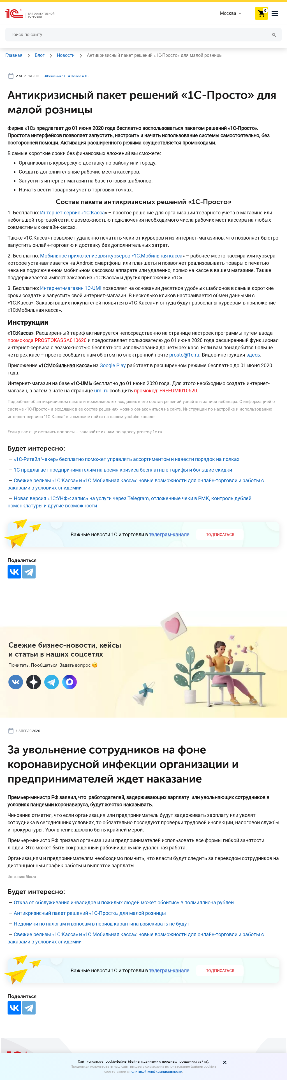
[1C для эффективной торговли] (34, 13)
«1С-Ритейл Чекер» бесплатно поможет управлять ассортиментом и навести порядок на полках (126, 459)
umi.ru (101, 390)
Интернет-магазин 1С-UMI (70, 288)
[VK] (15, 682)
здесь (253, 355)
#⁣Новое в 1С (78, 76)
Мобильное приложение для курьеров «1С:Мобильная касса (111, 256)
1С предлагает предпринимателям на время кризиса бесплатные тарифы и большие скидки (123, 470)
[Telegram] (29, 571)
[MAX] (69, 682)
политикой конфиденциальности (155, 1072)
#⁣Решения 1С (55, 76)
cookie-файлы (117, 1061)
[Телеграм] (51, 682)
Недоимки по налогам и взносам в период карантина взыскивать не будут (101, 924)
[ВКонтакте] (14, 571)
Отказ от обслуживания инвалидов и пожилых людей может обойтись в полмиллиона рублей (124, 902)
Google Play (112, 365)
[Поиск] (274, 34)
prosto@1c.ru (184, 355)
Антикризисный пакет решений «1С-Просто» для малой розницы (90, 913)
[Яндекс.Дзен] (33, 682)
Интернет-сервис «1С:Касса (72, 212)
